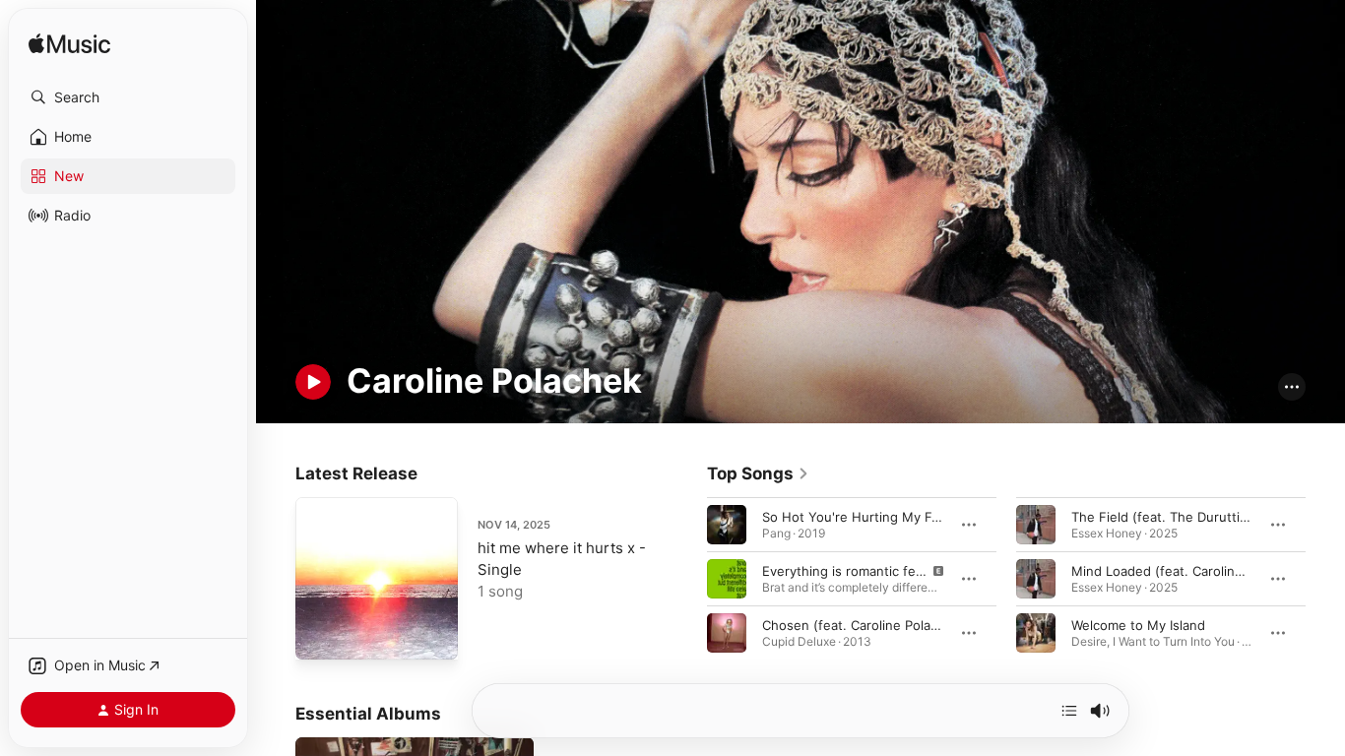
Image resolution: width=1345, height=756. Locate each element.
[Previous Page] (687, 578)
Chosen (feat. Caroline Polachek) (863, 625)
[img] (69, 44)
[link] (758, 473)
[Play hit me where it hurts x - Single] (320, 635)
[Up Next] (1069, 710)
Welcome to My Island (1138, 625)
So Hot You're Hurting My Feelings (869, 517)
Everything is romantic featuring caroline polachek (916, 571)
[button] (128, 97)
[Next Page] (1325, 578)
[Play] (313, 382)
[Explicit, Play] (726, 578)
